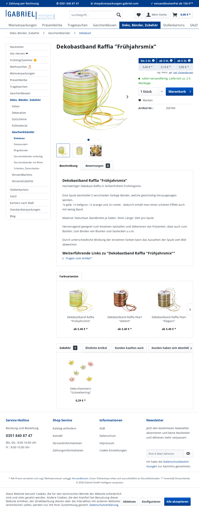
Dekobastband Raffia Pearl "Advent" (124, 319)
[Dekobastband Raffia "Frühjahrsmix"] (80, 299)
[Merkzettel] (138, 15)
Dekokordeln (21, 144)
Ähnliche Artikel (96, 348)
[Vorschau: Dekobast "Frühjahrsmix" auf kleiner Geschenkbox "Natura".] (96, 150)
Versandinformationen (67, 443)
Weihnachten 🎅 (20, 67)
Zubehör (67, 348)
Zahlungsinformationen (68, 450)
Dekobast (19, 138)
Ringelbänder (21, 150)
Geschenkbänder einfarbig (28, 156)
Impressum (107, 443)
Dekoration (19, 113)
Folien (16, 106)
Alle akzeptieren (177, 501)
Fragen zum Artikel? (78, 258)
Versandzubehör (22, 181)
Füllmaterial (19, 125)
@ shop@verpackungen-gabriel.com (114, 3)
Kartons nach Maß (22, 203)
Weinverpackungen (22, 73)
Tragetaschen (19, 86)
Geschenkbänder (23, 132)
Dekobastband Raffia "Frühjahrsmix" (80, 319)
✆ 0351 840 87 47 (67, 3)
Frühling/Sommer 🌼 (23, 60)
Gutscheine (19, 119)
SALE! (13, 196)
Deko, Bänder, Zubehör (25, 100)
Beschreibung (68, 166)
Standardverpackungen (25, 209)
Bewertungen (97, 166)
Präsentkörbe (18, 80)
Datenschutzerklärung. (104, 505)
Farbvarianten (68, 276)
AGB (102, 428)
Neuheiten (17, 47)
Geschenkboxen (20, 93)
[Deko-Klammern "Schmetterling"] (80, 371)
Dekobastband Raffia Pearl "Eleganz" (169, 319)
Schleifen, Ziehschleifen (26, 168)
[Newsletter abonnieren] (188, 453)
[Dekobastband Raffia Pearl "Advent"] (125, 299)
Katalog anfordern (64, 428)
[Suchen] (119, 15)
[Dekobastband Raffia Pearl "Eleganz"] (169, 299)
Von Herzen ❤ (19, 53)
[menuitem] (96, 15)
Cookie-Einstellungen (113, 450)
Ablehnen (129, 501)
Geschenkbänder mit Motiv (28, 162)
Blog (13, 216)
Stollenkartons (19, 190)
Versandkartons (22, 175)
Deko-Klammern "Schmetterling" (80, 390)
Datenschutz (108, 436)
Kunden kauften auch (129, 348)
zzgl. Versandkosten (183, 72)
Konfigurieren (151, 501)
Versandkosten (80, 478)
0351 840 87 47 (19, 435)
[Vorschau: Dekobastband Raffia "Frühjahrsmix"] (63, 150)
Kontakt (58, 436)
